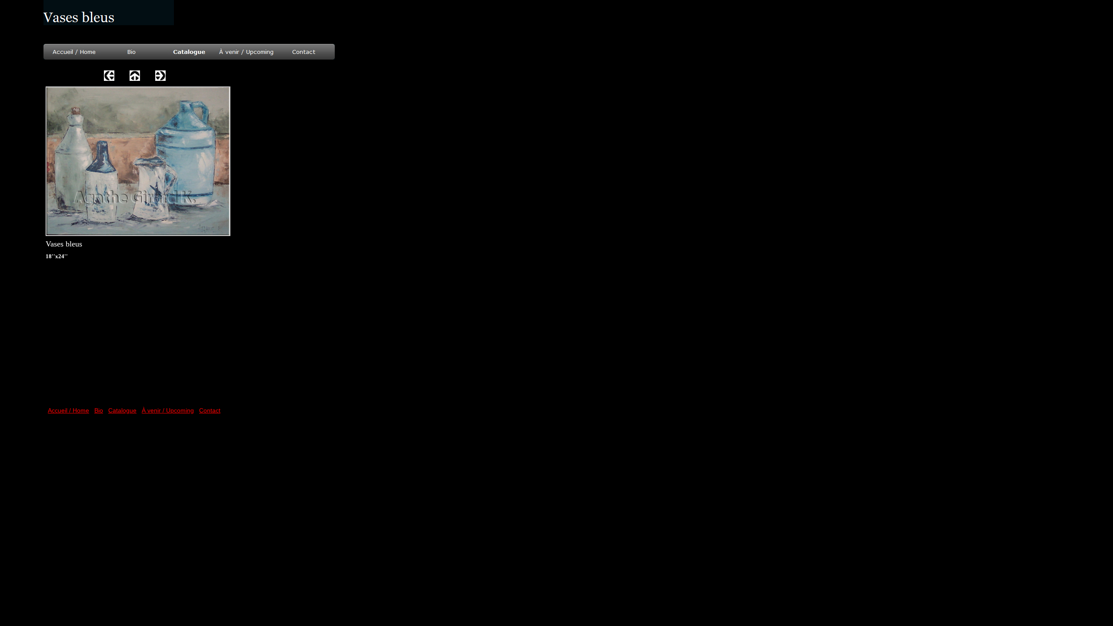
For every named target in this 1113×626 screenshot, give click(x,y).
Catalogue (122, 410)
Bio (98, 410)
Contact (209, 410)
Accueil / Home (68, 410)
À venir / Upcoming (168, 410)
